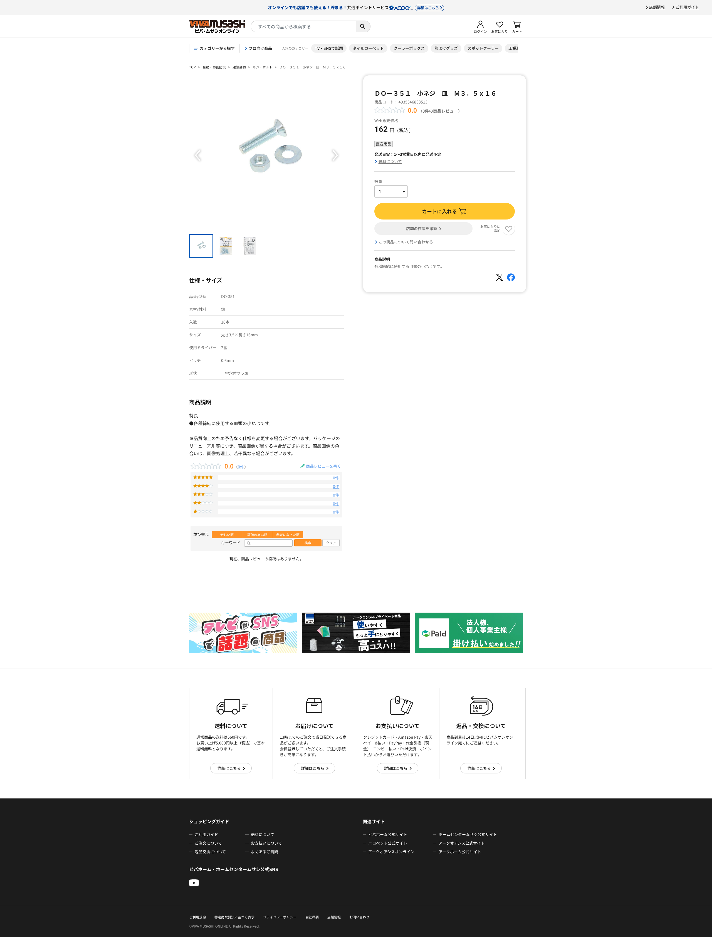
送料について (390, 161)
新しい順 (227, 534)
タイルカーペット (368, 48)
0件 (241, 466)
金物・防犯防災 (214, 67)
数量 (378, 181)
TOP (192, 67)
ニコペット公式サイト (387, 843)
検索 (308, 542)
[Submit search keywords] (363, 26)
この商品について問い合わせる (406, 242)
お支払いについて (266, 843)
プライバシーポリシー (279, 916)
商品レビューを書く (323, 466)
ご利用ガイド (687, 7)
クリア (331, 542)
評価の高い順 (257, 534)
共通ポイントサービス (353, 7)
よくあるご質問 (264, 851)
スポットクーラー (483, 48)
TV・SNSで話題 (329, 48)
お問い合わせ (359, 916)
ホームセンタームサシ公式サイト (468, 834)
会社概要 (312, 916)
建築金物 (239, 67)
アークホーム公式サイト (460, 851)
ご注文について (208, 843)
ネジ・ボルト (263, 67)
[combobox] (303, 26)
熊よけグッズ (446, 48)
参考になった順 (288, 534)
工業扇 (514, 48)
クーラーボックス (409, 48)
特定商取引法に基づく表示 (234, 916)
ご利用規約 (197, 916)
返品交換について (210, 851)
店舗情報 (657, 7)
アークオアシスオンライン (391, 851)
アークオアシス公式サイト (462, 843)
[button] (480, 26)
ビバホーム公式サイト (387, 834)
